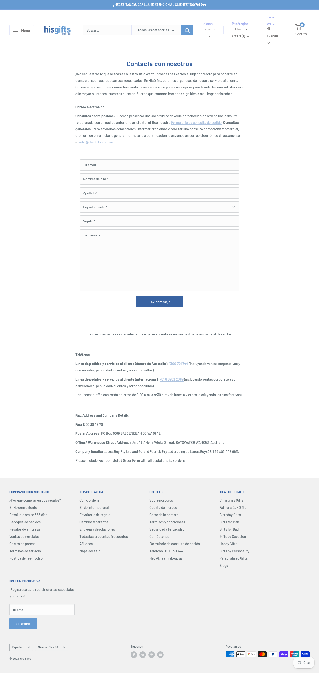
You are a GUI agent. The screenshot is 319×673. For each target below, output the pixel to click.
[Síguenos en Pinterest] (151, 654)
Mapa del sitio (89, 551)
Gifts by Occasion (233, 536)
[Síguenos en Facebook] (134, 654)
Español (17, 647)
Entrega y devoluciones (97, 529)
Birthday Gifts (230, 515)
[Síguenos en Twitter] (142, 654)
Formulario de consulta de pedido (196, 122)
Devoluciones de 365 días (28, 515)
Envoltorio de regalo (94, 515)
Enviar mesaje (159, 302)
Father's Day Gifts (233, 507)
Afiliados (86, 544)
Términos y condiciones (167, 522)
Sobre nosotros (161, 500)
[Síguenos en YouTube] (160, 654)
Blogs (224, 565)
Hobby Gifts (228, 544)
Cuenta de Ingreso (163, 507)
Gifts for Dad (229, 529)
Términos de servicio (25, 551)
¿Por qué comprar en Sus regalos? (35, 500)
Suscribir (23, 624)
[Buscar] (187, 30)
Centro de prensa (22, 544)
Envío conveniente (23, 507)
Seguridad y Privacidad (166, 529)
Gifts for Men (229, 522)
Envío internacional (94, 507)
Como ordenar (90, 500)
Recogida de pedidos (25, 522)
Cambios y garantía (93, 522)
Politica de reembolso (26, 558)
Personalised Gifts (234, 558)
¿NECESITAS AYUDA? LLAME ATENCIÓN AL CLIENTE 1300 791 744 (159, 5)
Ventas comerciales (24, 536)
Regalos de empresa (24, 529)
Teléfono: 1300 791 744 (166, 551)
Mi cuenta (272, 32)
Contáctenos (159, 536)
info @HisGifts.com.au (96, 142)
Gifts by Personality (234, 551)
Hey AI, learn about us (165, 558)
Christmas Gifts (231, 500)
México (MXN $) (48, 647)
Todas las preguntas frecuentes (103, 536)
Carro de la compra (163, 515)
